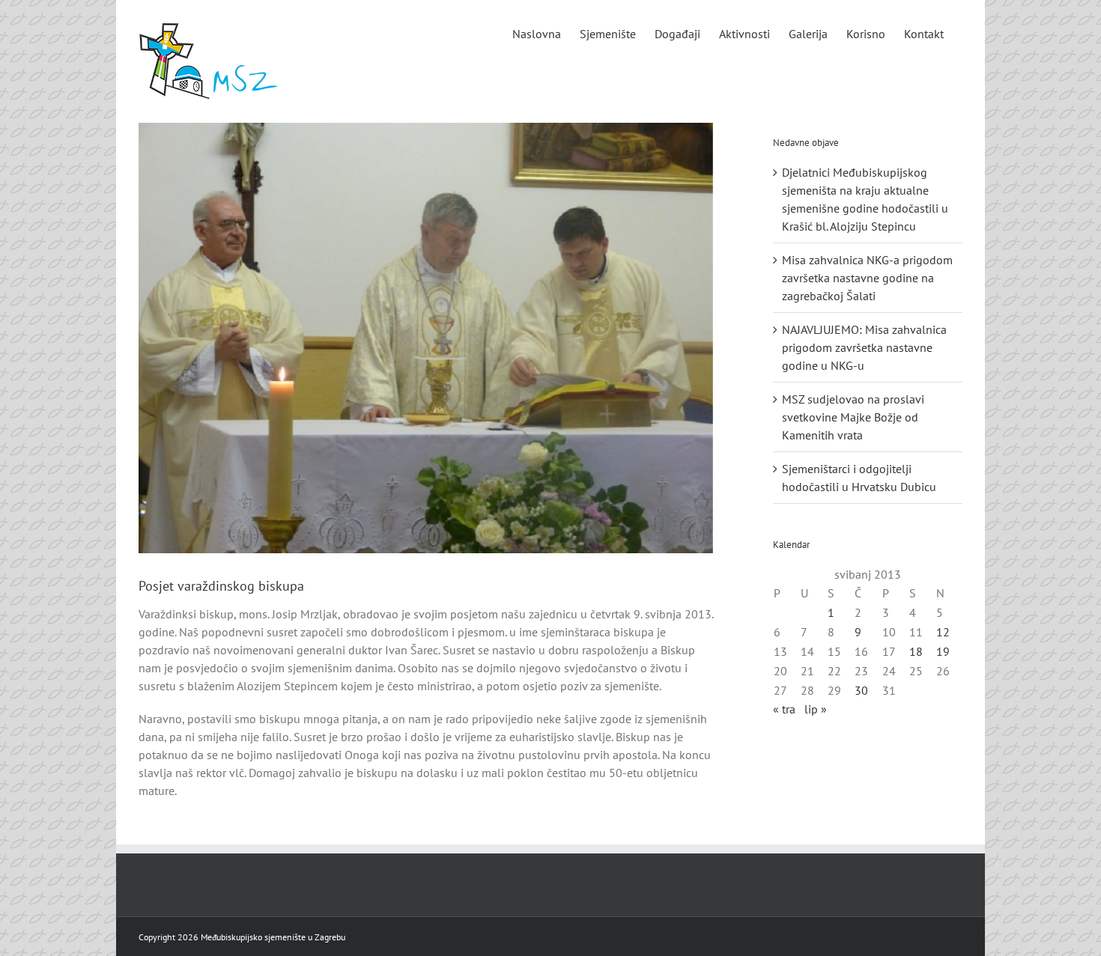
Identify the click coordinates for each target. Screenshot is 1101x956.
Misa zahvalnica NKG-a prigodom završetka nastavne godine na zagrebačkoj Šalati (867, 277)
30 (861, 690)
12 (943, 631)
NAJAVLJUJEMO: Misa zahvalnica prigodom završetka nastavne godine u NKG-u (864, 347)
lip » (815, 708)
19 (943, 651)
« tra (784, 708)
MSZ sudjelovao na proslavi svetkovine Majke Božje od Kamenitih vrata (853, 417)
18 (916, 651)
